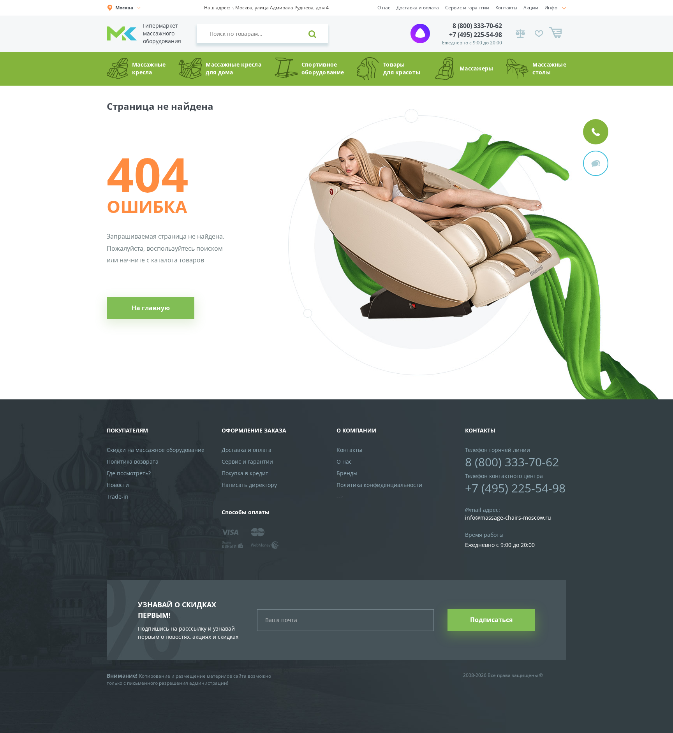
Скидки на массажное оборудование (155, 450)
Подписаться (491, 619)
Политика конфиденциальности (379, 485)
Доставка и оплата (417, 7)
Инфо (550, 7)
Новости (118, 485)
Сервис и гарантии (467, 7)
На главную (151, 308)
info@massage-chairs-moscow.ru (508, 517)
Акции (530, 7)
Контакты (506, 7)
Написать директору (249, 485)
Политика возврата (133, 461)
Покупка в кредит (245, 473)
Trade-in (118, 496)
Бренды (347, 473)
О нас (383, 7)
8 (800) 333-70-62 (477, 25)
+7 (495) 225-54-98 (475, 34)
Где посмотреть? (129, 473)
